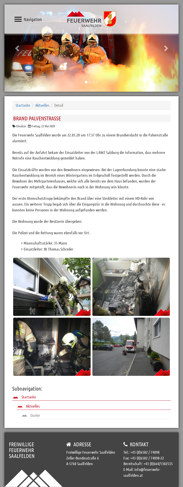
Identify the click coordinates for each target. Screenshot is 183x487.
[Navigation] (18, 19)
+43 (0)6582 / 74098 (145, 452)
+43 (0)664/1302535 (158, 463)
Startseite (23, 105)
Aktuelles (42, 105)
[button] (17, 48)
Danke (34, 415)
